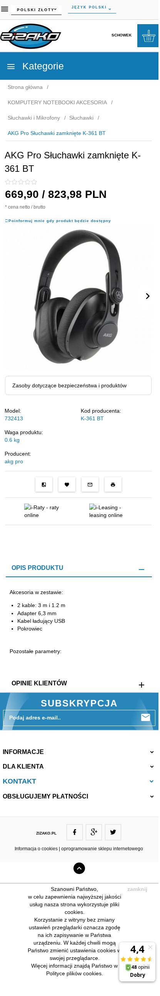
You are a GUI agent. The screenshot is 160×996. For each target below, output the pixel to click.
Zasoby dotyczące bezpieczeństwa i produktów (69, 385)
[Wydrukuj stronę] (113, 484)
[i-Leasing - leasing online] (110, 511)
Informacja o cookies (36, 848)
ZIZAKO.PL (46, 833)
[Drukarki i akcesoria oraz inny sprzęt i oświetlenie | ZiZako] (31, 35)
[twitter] (113, 832)
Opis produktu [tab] (37, 568)
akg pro (14, 461)
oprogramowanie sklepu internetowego (102, 848)
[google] (94, 832)
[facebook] (75, 832)
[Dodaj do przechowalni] (66, 484)
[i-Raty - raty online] (45, 511)
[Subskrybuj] (145, 718)
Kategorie (42, 66)
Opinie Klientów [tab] (39, 683)
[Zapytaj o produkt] (90, 484)
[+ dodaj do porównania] (43, 484)
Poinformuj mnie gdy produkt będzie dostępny (59, 221)
